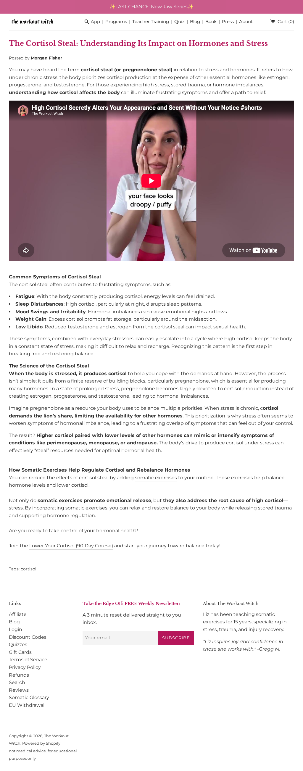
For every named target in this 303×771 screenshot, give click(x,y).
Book (211, 21)
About (246, 21)
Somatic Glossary (29, 697)
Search (17, 682)
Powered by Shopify (41, 743)
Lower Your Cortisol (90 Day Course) (71, 546)
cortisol (28, 569)
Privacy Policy (25, 667)
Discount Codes (27, 637)
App (95, 21)
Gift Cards (20, 652)
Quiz (179, 21)
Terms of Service (28, 659)
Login (15, 629)
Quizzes (18, 644)
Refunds (19, 675)
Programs (116, 21)
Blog (195, 21)
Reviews (19, 690)
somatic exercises (156, 477)
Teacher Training (150, 21)
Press (228, 21)
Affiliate (18, 614)
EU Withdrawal (26, 705)
